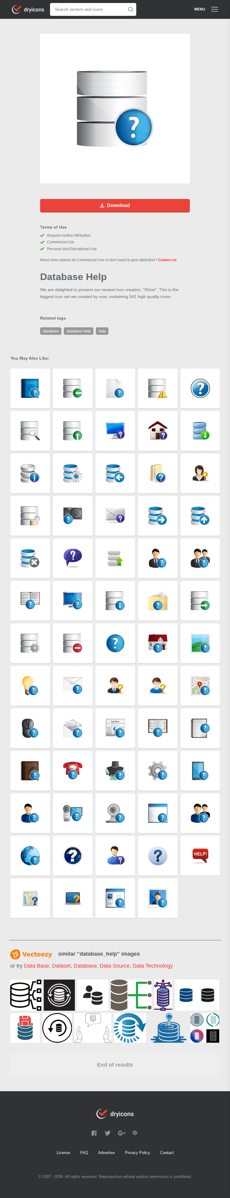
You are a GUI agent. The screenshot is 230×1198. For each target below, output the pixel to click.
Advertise (106, 1152)
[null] (25, 995)
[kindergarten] (168, 1028)
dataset (61, 966)
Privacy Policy (137, 1152)
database (85, 966)
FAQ (84, 1152)
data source (115, 966)
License (63, 1152)
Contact (167, 1152)
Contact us (167, 260)
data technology (153, 966)
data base (36, 966)
